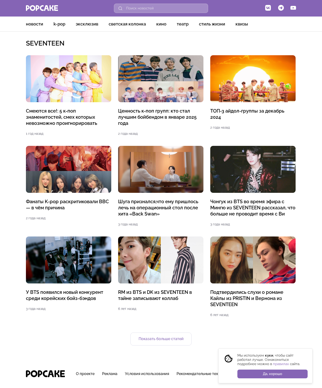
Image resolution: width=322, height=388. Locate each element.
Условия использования (147, 373)
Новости (34, 23)
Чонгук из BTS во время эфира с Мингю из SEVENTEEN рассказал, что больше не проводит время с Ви (252, 208)
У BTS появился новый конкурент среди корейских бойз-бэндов (64, 295)
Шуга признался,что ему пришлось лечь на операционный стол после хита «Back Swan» (158, 208)
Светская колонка (127, 23)
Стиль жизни (212, 23)
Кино (161, 23)
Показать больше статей (161, 339)
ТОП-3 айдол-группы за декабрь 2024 (247, 114)
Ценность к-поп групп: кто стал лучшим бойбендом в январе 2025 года (157, 117)
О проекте (85, 373)
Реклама (109, 373)
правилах (281, 364)
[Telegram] (281, 8)
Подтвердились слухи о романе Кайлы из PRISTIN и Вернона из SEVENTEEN (246, 298)
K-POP (59, 23)
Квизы (241, 23)
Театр (183, 23)
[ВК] (268, 8)
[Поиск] (120, 8)
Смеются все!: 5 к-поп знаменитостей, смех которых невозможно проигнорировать (61, 117)
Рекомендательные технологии (205, 373)
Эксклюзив (87, 23)
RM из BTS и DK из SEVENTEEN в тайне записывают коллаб (155, 295)
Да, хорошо (272, 374)
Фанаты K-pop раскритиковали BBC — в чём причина (67, 205)
